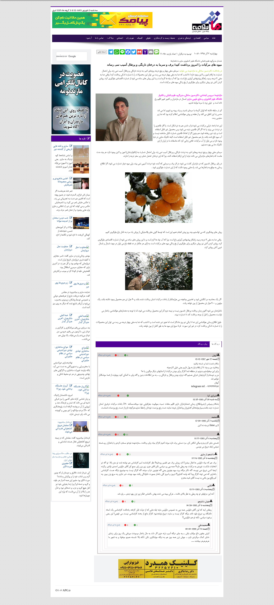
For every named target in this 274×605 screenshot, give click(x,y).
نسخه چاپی (102, 51)
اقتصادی (197, 38)
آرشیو (89, 38)
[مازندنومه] (206, 21)
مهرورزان (130, 38)
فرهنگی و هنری (184, 38)
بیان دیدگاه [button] (202, 344)
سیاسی (206, 38)
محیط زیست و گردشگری (164, 38)
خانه (213, 38)
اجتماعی (120, 38)
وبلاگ (110, 38)
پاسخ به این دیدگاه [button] (104, 355)
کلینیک (140, 38)
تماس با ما (99, 38)
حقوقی (148, 38)
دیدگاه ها (215, 344)
